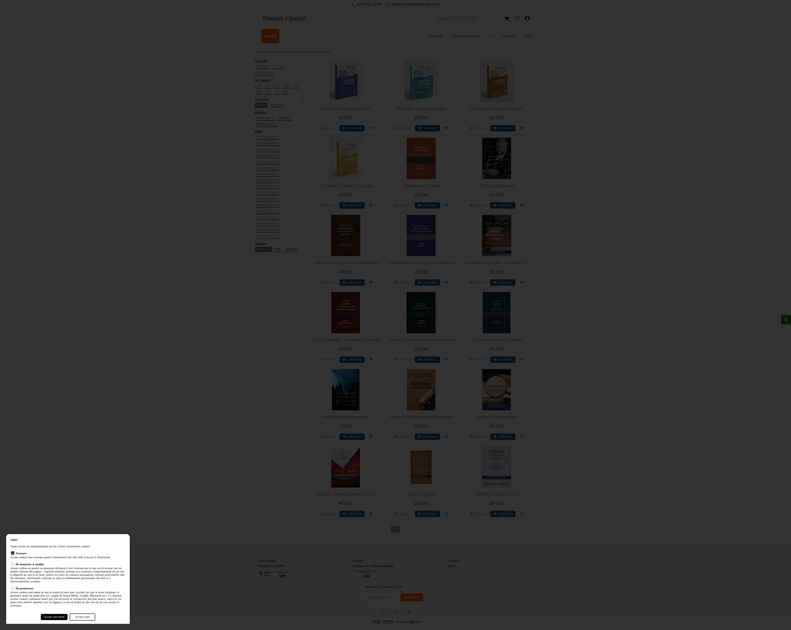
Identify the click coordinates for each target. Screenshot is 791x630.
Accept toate (82, 616)
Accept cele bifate (54, 616)
